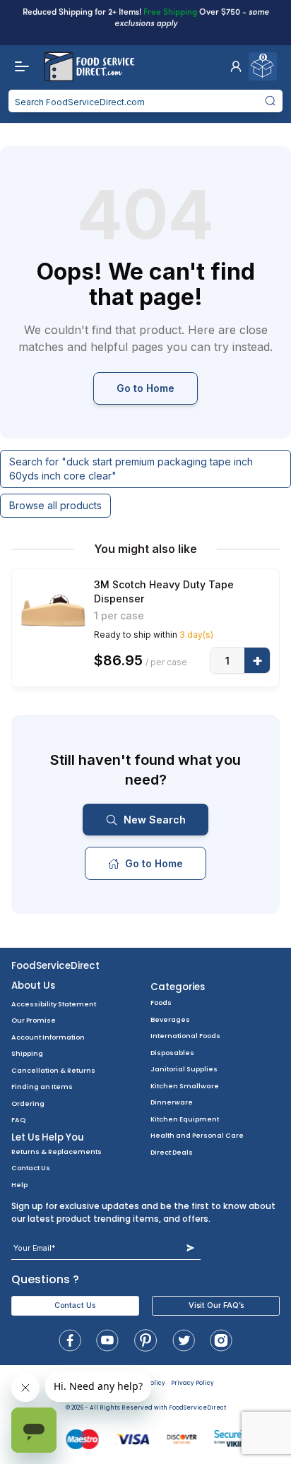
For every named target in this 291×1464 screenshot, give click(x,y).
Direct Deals (171, 1152)
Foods (161, 1002)
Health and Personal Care (197, 1135)
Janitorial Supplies (184, 1068)
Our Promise (33, 1020)
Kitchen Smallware (184, 1085)
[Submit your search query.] (270, 101)
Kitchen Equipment (184, 1119)
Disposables (172, 1052)
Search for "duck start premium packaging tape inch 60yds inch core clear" (131, 469)
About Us (33, 985)
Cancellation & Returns (53, 1070)
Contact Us (30, 1167)
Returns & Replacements (56, 1151)
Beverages (170, 1019)
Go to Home (145, 388)
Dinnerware (171, 1102)
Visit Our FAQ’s (216, 1305)
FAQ (18, 1119)
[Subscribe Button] (190, 1248)
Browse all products (55, 505)
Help (19, 1184)
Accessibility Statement (53, 1003)
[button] (236, 66)
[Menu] (18, 66)
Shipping (27, 1053)
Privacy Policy (192, 1383)
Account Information (48, 1037)
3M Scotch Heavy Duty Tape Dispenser (164, 591)
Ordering (27, 1103)
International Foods (185, 1035)
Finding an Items (42, 1086)
